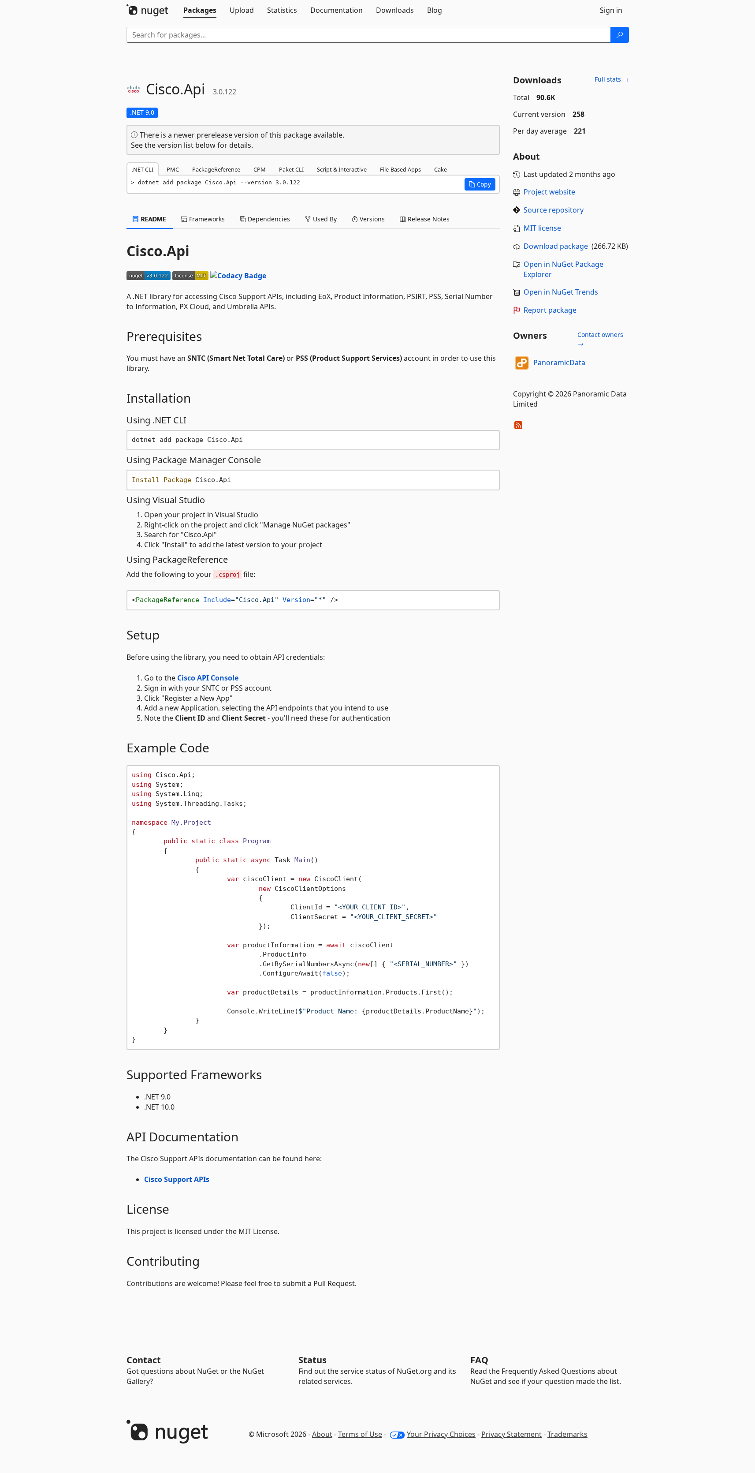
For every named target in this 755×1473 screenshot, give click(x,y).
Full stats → (612, 79)
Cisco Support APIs (176, 1179)
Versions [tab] (371, 219)
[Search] (619, 35)
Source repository (554, 210)
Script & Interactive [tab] (342, 169)
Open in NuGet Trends (561, 292)
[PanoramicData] (522, 363)
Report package (550, 310)
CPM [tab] (259, 169)
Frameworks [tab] (206, 219)
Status (312, 1360)
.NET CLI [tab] (142, 169)
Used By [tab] (324, 219)
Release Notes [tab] (428, 219)
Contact (143, 1360)
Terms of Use (360, 1434)
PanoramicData (559, 362)
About (322, 1434)
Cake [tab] (440, 169)
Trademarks (567, 1434)
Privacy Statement (511, 1434)
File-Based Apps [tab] (400, 169)
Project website (549, 192)
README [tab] (152, 219)
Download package (556, 246)
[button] (480, 184)
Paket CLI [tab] (291, 169)
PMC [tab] (173, 169)
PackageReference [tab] (216, 169)
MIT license (542, 228)
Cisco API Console (207, 678)
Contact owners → (600, 339)
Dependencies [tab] (268, 219)
